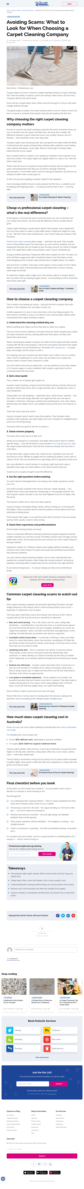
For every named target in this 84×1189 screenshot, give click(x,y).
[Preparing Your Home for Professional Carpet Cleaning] (34, 707)
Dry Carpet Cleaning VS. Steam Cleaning (54, 197)
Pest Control (60, 1118)
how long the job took (61, 443)
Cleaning (59, 1115)
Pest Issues (10, 1127)
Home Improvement (13, 1124)
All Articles (10, 1115)
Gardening (59, 1124)
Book (70, 4)
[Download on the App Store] (29, 1172)
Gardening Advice (13, 1121)
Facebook (58, 915)
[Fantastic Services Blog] (42, 3)
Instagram (44, 1164)
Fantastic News (12, 1130)
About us (34, 1118)
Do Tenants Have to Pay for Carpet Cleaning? (56, 773)
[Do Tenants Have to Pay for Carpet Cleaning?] (34, 773)
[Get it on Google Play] (42, 1172)
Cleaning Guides (15, 10)
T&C (32, 1133)
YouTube (39, 1164)
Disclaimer (34, 1127)
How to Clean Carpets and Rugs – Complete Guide (56, 290)
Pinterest (73, 915)
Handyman (59, 1121)
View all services (42, 1057)
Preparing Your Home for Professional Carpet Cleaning (56, 707)
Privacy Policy (36, 1121)
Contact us (35, 1130)
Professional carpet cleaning (19, 241)
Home (8, 10)
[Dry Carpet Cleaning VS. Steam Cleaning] (34, 197)
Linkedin (68, 915)
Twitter (63, 915)
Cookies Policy (36, 1124)
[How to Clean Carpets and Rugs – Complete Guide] (34, 289)
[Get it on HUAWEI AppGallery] (55, 1172)
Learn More (47, 585)
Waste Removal (61, 1127)
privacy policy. (52, 1094)
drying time (60, 347)
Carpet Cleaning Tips (27, 10)
